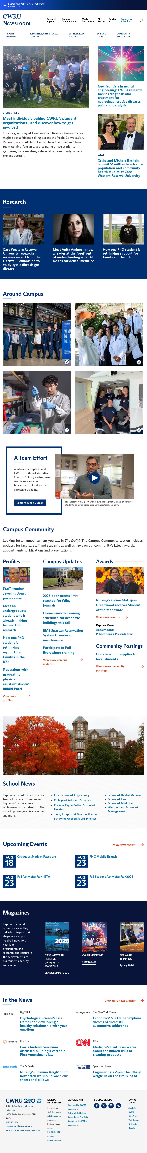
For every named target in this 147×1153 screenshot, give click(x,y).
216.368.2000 (12, 1122)
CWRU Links (132, 1101)
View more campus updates (55, 662)
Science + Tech (102, 35)
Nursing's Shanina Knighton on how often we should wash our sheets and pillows (44, 1076)
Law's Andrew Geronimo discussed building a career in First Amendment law (42, 1051)
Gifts (101, 154)
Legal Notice (12, 1126)
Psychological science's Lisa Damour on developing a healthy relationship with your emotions (43, 1023)
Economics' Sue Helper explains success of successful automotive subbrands (117, 1022)
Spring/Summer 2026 (57, 972)
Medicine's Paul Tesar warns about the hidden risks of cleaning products (114, 1051)
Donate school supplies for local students (117, 656)
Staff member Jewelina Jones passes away (14, 593)
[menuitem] (14, 35)
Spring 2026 (89, 961)
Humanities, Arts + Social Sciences (43, 35)
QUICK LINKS (76, 1100)
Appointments (105, 630)
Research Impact (51, 20)
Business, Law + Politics (77, 35)
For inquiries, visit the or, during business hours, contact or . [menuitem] (54, 1124)
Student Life (11, 112)
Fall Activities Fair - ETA (33, 877)
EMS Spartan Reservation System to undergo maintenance (63, 635)
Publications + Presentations (114, 634)
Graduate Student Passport (36, 857)
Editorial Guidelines (77, 1113)
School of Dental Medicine (125, 795)
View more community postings (110, 668)
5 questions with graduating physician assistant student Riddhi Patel (16, 679)
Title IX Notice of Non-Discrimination (23, 1130)
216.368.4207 (53, 1132)
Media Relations (87, 20)
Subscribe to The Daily (78, 1117)
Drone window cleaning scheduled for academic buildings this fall (61, 618)
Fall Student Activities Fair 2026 (111, 877)
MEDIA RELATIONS (54, 1101)
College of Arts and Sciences (72, 800)
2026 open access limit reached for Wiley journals (60, 600)
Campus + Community (68, 20)
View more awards (108, 617)
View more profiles (9, 698)
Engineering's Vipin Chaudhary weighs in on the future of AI (117, 1074)
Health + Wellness (11, 35)
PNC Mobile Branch (103, 857)
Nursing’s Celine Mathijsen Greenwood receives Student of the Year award (118, 605)
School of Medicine (120, 803)
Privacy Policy (25, 1126)
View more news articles (120, 1000)
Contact (113, 19)
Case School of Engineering (71, 795)
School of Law (117, 799)
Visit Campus (134, 1120)
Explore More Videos (29, 503)
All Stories (101, 20)
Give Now (132, 1116)
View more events (124, 844)
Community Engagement (124, 35)
